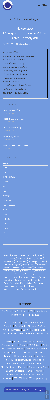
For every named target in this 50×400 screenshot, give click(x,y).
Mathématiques (8, 367)
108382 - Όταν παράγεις (12, 128)
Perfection (16, 314)
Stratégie (19, 370)
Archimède (15, 322)
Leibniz (26, 329)
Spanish (26, 280)
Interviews (7, 200)
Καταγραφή (29, 289)
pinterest (24, 277)
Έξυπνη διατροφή (38, 378)
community (21, 258)
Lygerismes (41, 311)
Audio (5, 168)
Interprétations (27, 363)
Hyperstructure (39, 271)
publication (8, 280)
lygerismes (37, 274)
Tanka (29, 370)
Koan (39, 363)
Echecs (42, 261)
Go (23, 267)
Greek (29, 267)
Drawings (6, 195)
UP (47, 392)
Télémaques (33, 314)
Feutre (32, 264)
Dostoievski (8, 261)
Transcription (27, 283)
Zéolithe (23, 378)
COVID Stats (34, 345)
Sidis (43, 329)
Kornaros (15, 329)
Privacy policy (39, 390)
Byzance (31, 255)
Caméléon (6, 311)
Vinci (21, 286)
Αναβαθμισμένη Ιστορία (13, 289)
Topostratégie (12, 374)
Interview (19, 274)
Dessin (31, 258)
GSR (32, 311)
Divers (5, 191)
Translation (38, 283)
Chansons (38, 341)
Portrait (42, 277)
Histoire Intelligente (11, 271)
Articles (21, 44)
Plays (5, 214)
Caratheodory (9, 258)
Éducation (42, 348)
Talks (5, 233)
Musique (7, 277)
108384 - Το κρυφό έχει (11, 110)
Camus (40, 255)
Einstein (32, 326)
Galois (6, 329)
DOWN (47, 397)
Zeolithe (34, 286)
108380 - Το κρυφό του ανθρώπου (15, 145)
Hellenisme (38, 267)
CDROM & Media (9, 177)
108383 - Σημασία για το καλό (13, 119)
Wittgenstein (42, 333)
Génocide (28, 352)
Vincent (14, 286)
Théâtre (38, 370)
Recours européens (38, 367)
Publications (7, 228)
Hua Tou (9, 359)
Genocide (15, 267)
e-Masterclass (21, 261)
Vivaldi (21, 333)
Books (5, 172)
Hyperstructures (23, 359)
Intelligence (8, 274)
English (17, 264)
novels (15, 277)
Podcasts (6, 219)
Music (5, 209)
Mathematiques (9, 205)
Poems (27, 44)
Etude (24, 264)
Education (7, 264)
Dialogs (5, 186)
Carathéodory (38, 322)
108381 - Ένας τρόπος (11, 137)
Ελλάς (16, 311)
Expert (24, 311)
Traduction (15, 283)
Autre (23, 255)
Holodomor (26, 271)
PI (24, 314)
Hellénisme (7, 356)
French (6, 267)
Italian (27, 274)
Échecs (20, 348)
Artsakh (15, 255)
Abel (6, 322)
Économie (30, 348)
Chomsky (8, 326)
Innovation (38, 359)
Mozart (35, 329)
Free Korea (41, 264)
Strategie (36, 280)
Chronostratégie (10, 345)
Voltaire (30, 333)
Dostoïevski (20, 326)
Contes (5, 181)
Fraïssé (41, 326)
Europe (5, 352)
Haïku (43, 352)
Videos (5, 237)
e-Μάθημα (33, 261)
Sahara (18, 280)
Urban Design (28, 374)
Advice (8, 341)
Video (6, 286)
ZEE (27, 286)
